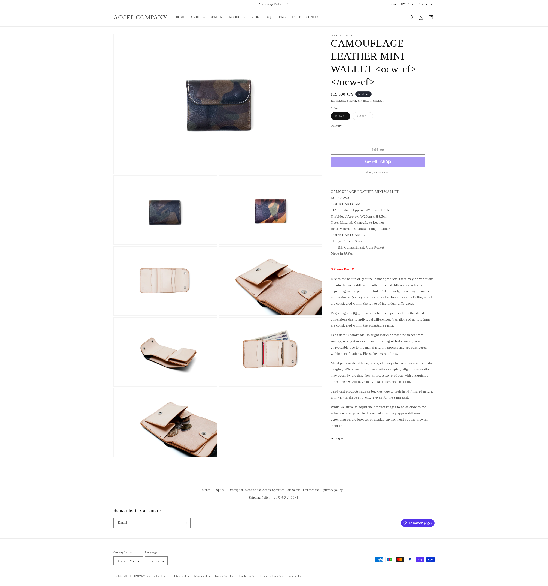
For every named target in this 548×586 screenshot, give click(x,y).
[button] (197, 17)
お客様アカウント (286, 497)
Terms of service (224, 576)
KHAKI (342, 117)
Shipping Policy (259, 497)
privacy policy (332, 490)
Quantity (336, 125)
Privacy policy (202, 576)
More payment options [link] (377, 172)
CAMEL (365, 117)
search (206, 490)
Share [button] (339, 439)
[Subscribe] (185, 523)
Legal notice (294, 576)
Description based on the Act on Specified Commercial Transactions (274, 490)
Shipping (352, 100)
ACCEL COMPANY (134, 576)
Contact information (271, 576)
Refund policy (181, 576)
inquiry (219, 490)
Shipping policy (247, 576)
